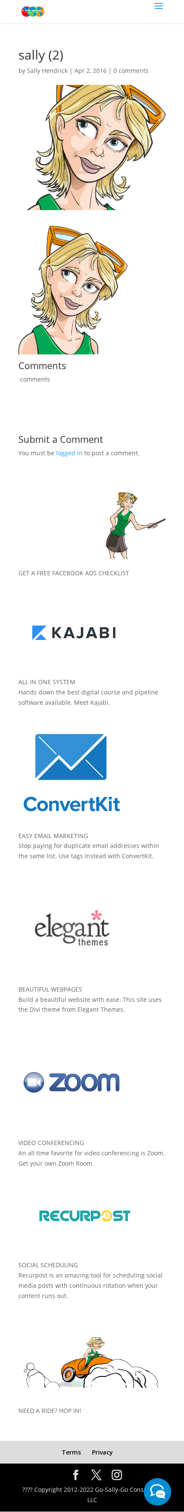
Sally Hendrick (47, 70)
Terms (71, 1452)
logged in (69, 453)
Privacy (102, 1452)
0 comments (130, 70)
